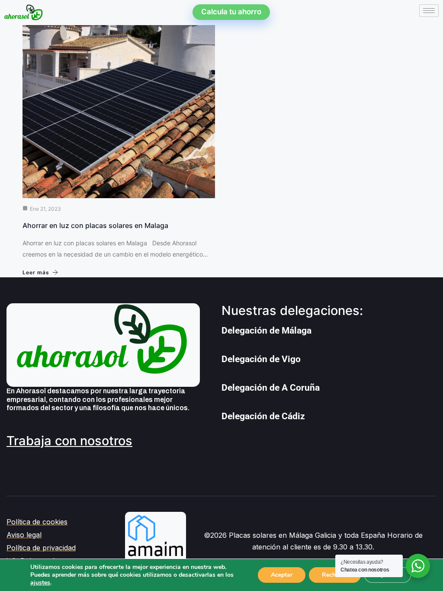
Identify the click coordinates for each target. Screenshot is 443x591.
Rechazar (335, 575)
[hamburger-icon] (429, 10)
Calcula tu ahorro (231, 11)
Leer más (35, 272)
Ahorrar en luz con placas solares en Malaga (95, 225)
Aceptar (281, 575)
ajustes (40, 583)
